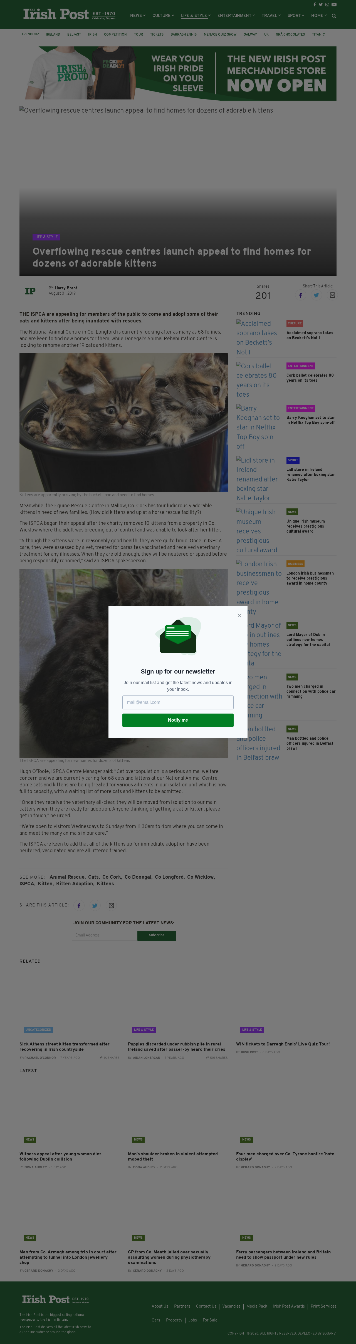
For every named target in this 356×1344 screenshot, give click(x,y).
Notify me (178, 720)
